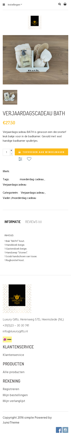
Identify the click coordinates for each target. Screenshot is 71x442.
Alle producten (13, 372)
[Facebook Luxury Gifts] (59, 430)
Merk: (6, 171)
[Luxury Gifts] (35, 22)
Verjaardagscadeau (14, 184)
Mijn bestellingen (15, 395)
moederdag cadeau (32, 179)
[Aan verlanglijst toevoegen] (29, 159)
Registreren (11, 389)
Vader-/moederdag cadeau (19, 198)
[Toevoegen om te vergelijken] (20, 159)
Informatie (13, 222)
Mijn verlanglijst (14, 401)
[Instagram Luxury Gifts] (65, 430)
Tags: (6, 179)
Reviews (33, 222)
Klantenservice (13, 355)
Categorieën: (10, 192)
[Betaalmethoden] (7, 339)
